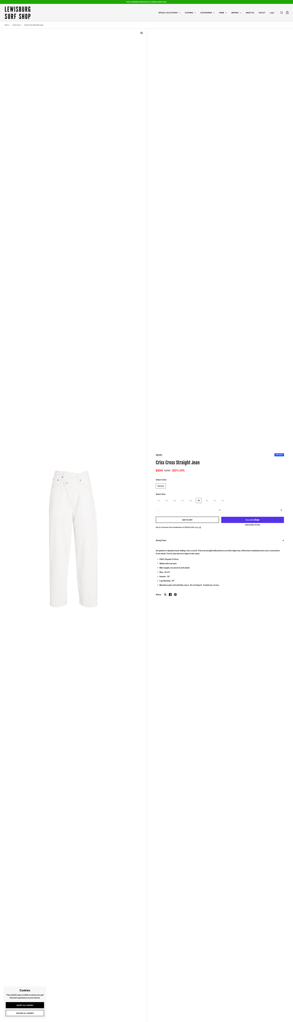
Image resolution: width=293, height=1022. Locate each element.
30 (207, 500)
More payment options (252, 524)
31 (215, 500)
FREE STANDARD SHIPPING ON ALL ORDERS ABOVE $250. (146, 2)
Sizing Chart (161, 540)
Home (7, 25)
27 (183, 500)
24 (159, 500)
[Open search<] (281, 12)
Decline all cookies (25, 1013)
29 (199, 500)
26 (175, 500)
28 (191, 500)
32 (223, 500)
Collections (16, 25)
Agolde (159, 455)
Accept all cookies (24, 1005)
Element (161, 486)
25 (167, 500)
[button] (281, 510)
